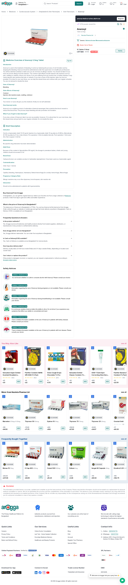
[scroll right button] (125, 365)
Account (70, 537)
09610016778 (113, 531)
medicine (68, 196)
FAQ (69, 534)
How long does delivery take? (13, 246)
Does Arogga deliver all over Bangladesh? (17, 231)
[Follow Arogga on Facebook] (40, 572)
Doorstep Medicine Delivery (43, 537)
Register (121, 18)
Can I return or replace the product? (15, 255)
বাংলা (70, 60)
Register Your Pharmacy (75, 540)
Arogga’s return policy (10, 260)
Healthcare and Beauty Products (45, 540)
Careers (3, 531)
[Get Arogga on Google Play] (5, 572)
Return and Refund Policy (9, 540)
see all (124, 343)
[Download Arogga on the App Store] (16, 572)
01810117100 (114, 534)
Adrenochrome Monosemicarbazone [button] (97, 40)
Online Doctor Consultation (43, 531)
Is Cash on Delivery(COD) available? (15, 238)
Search (79, 4)
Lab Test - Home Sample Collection (46, 534)
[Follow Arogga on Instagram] (44, 572)
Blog (69, 531)
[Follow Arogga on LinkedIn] (36, 572)
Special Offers (72, 543)
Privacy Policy (5, 534)
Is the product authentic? (11, 221)
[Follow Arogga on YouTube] (47, 572)
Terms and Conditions (8, 537)
